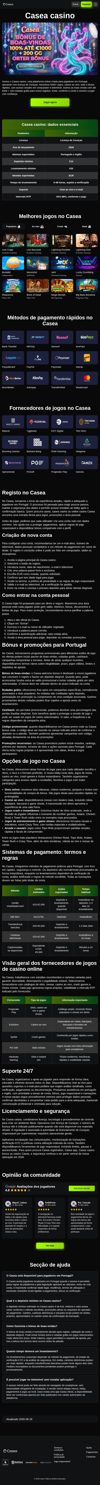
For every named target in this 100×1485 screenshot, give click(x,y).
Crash (60, 226)
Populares (11, 226)
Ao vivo (35, 226)
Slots (84, 226)
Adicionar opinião (82, 1188)
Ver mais (50, 1246)
